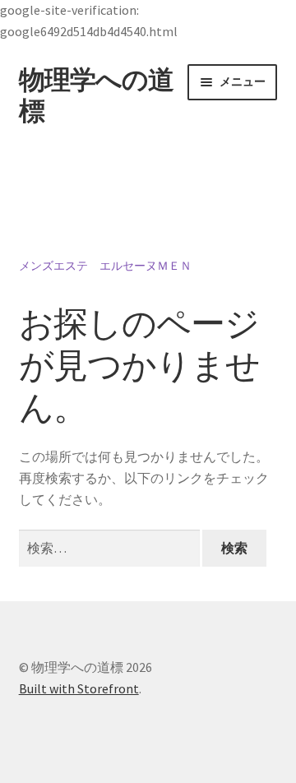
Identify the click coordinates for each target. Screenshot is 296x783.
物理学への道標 (96, 95)
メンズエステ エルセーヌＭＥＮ (105, 265)
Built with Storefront (79, 688)
